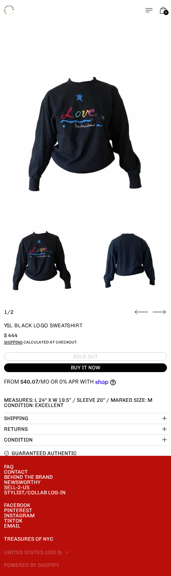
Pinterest (18, 510)
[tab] (42, 261)
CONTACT (16, 472)
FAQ (9, 467)
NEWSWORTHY (22, 482)
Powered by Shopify (31, 565)
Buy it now (85, 368)
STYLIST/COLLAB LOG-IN (35, 492)
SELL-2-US (16, 487)
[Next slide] (159, 312)
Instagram (19, 515)
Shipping (13, 342)
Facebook (17, 505)
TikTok (13, 520)
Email (12, 525)
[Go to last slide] (141, 312)
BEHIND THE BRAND (28, 477)
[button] (85, 135)
